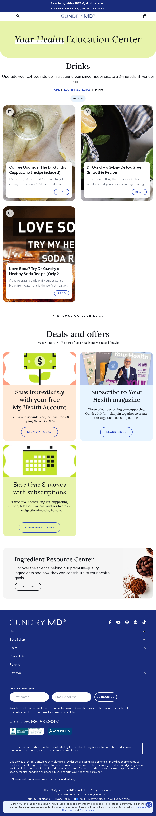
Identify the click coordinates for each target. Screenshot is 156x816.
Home (56, 89)
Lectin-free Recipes (77, 89)
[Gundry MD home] (78, 16)
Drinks (78, 98)
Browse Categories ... (80, 315)
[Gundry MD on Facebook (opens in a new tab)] (109, 622)
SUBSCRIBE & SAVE (39, 527)
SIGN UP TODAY (39, 432)
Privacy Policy (86, 809)
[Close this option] (149, 805)
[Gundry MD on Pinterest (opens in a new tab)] (135, 622)
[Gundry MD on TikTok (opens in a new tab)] (144, 622)
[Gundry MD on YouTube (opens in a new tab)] (118, 622)
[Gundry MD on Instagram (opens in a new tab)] (127, 622)
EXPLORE (28, 586)
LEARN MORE (116, 432)
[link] (71, 8)
